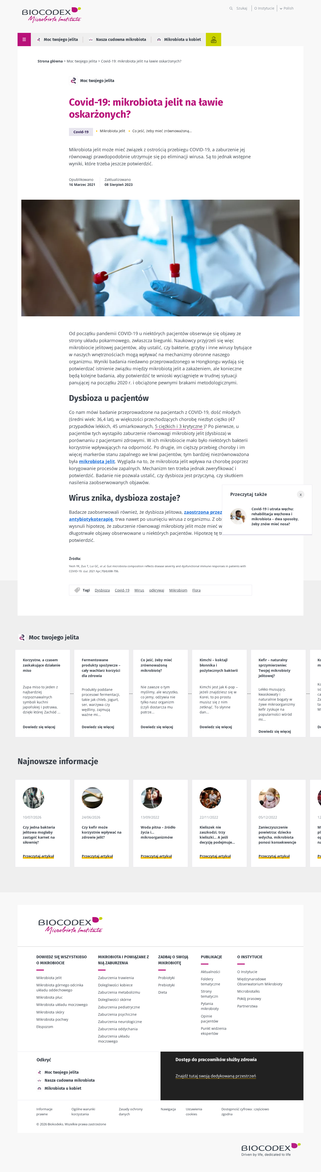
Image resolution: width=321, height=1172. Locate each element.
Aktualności (210, 971)
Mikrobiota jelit (112, 130)
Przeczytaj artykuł (38, 856)
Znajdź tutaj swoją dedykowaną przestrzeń (216, 1076)
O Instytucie (264, 8)
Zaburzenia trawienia (116, 977)
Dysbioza (102, 590)
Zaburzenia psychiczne (117, 1014)
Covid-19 (81, 131)
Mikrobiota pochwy (52, 1019)
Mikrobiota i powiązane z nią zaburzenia (123, 960)
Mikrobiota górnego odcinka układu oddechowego (59, 987)
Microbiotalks (248, 991)
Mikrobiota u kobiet (182, 39)
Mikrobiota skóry (50, 1012)
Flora (196, 590)
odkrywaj (156, 590)
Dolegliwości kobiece (115, 985)
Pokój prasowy (249, 998)
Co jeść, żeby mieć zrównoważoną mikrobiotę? (162, 130)
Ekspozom (44, 1026)
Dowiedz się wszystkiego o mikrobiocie (61, 960)
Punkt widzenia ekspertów (213, 1031)
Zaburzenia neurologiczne (120, 1021)
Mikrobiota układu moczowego (62, 1004)
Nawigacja (168, 1109)
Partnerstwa (247, 1006)
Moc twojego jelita (61, 39)
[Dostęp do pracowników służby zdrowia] (213, 39)
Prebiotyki (166, 985)
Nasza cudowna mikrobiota (121, 39)
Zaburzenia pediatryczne (119, 1007)
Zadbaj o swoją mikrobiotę (173, 960)
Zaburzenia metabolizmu (119, 992)
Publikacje (211, 957)
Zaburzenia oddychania (118, 1029)
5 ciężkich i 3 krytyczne (178, 426)
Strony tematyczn (209, 994)
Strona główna (50, 61)
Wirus (139, 590)
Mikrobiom (178, 590)
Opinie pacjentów (209, 1018)
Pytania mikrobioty (210, 1006)
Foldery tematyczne (210, 981)
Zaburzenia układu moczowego (114, 1039)
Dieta (162, 992)
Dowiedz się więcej (39, 726)
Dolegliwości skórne (114, 999)
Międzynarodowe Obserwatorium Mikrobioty (259, 981)
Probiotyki (166, 977)
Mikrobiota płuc (49, 997)
